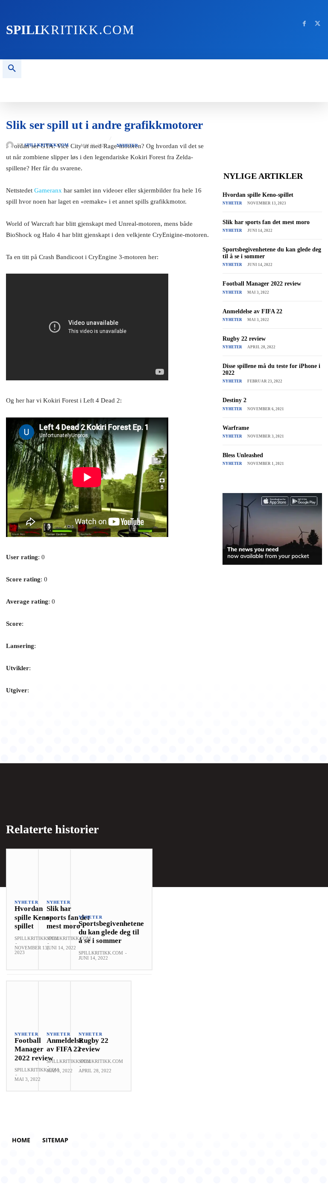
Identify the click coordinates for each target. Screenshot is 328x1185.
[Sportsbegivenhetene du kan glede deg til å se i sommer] (111, 877)
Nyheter (127, 145)
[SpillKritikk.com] (11, 145)
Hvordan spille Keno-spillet (258, 195)
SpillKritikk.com (46, 145)
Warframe (236, 428)
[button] (12, 68)
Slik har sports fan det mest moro (266, 222)
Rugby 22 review (244, 339)
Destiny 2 (234, 400)
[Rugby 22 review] (101, 1002)
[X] (317, 23)
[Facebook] (304, 23)
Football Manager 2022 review (262, 283)
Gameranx (48, 190)
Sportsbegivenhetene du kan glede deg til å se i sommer (111, 932)
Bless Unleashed (243, 455)
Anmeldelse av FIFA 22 (252, 311)
